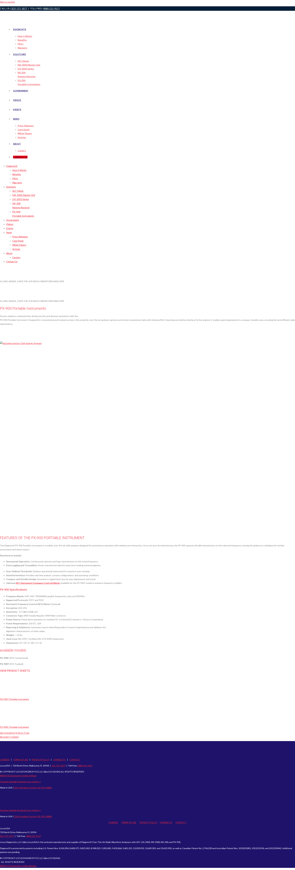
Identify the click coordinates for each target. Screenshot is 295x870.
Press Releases (20, 236)
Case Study (18, 240)
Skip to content (7, 2)
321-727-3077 (58, 765)
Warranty (17, 182)
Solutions (11, 186)
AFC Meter (18, 191)
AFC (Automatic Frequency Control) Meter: (38, 583)
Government (12, 220)
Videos (9, 224)
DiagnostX (11, 166)
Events (9, 228)
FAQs (15, 178)
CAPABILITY (59, 759)
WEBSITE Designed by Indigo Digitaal (18, 775)
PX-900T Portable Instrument (14, 699)
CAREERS (5, 759)
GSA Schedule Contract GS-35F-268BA (33, 787)
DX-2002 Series (20, 199)
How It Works (19, 170)
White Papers (19, 245)
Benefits (16, 174)
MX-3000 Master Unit (23, 195)
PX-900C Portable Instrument (14, 727)
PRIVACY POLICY (40, 759)
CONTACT (74, 759)
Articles (16, 249)
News (9, 232)
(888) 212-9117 (51, 8)
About (9, 253)
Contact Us (12, 261)
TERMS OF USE (20, 759)
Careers (16, 257)
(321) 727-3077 (18, 8)
